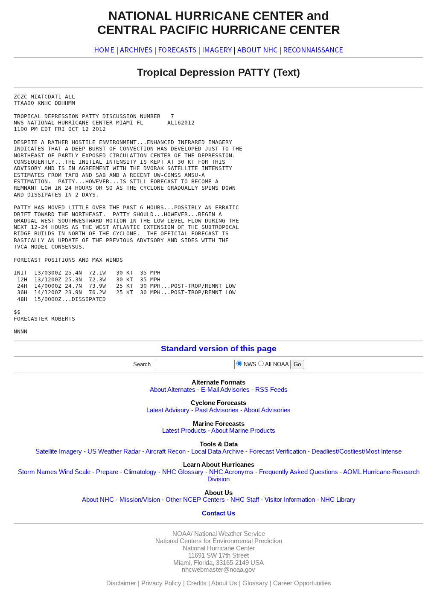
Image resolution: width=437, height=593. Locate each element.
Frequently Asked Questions (298, 472)
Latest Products (184, 430)
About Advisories (267, 410)
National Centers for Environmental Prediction (218, 541)
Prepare (107, 472)
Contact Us (218, 513)
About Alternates (172, 389)
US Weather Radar (113, 451)
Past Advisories (217, 410)
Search (143, 364)
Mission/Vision (139, 499)
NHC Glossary (183, 472)
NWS (250, 364)
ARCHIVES (136, 50)
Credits (196, 583)
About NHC (98, 499)
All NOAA (276, 364)
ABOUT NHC (257, 50)
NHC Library (337, 499)
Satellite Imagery (58, 451)
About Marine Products (243, 430)
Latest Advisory (167, 410)
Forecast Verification (277, 451)
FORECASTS (177, 50)
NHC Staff (244, 499)
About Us (224, 583)
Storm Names (37, 472)
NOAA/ (182, 533)
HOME (104, 50)
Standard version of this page (219, 348)
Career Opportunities (302, 583)
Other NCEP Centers (195, 499)
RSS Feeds (271, 389)
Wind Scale (74, 472)
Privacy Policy (161, 583)
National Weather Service (229, 533)
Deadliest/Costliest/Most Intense (357, 451)
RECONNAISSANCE (313, 50)
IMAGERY (217, 50)
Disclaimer (121, 583)
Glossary (255, 583)
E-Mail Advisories (225, 389)
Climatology (140, 472)
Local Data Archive (217, 451)
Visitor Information (290, 499)
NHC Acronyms (231, 472)
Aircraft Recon (166, 451)
